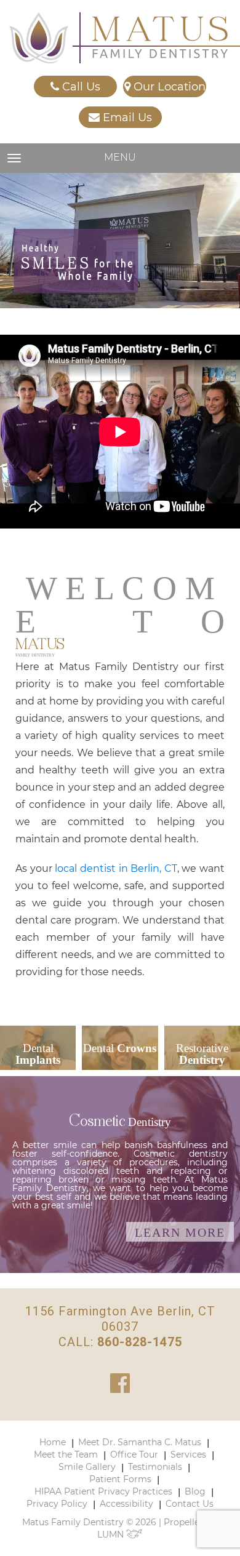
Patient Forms (120, 1479)
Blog (195, 1491)
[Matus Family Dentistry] (118, 37)
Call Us (79, 87)
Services (188, 1454)
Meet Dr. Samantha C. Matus (139, 1442)
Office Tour (134, 1454)
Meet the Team (66, 1454)
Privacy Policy (56, 1503)
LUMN (111, 1534)
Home (52, 1442)
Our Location (168, 87)
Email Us (126, 117)
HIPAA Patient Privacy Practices (103, 1491)
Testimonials (155, 1466)
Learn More (180, 1232)
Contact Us (190, 1503)
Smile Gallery (87, 1466)
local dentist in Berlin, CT (116, 868)
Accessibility (126, 1503)
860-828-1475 (139, 1342)
